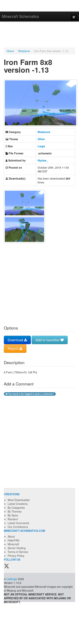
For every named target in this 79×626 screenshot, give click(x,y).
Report (13, 348)
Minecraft (13, 544)
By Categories (16, 507)
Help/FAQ (13, 540)
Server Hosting (17, 548)
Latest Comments (18, 523)
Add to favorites (47, 339)
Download (16, 339)
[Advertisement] (39, 35)
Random (13, 519)
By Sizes (13, 515)
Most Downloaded (19, 500)
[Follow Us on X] (6, 566)
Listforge (12, 579)
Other (41, 139)
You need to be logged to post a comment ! (30, 393)
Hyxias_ (43, 160)
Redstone (24, 51)
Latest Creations (18, 504)
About (11, 536)
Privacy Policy (16, 556)
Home (10, 51)
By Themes (14, 511)
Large (41, 146)
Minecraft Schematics (20, 16)
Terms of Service (18, 552)
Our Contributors (18, 527)
